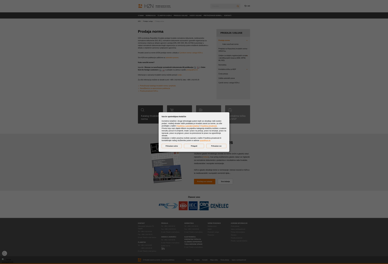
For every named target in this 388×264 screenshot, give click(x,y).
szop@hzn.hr (205, 140)
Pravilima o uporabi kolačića (187, 126)
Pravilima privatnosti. (208, 126)
